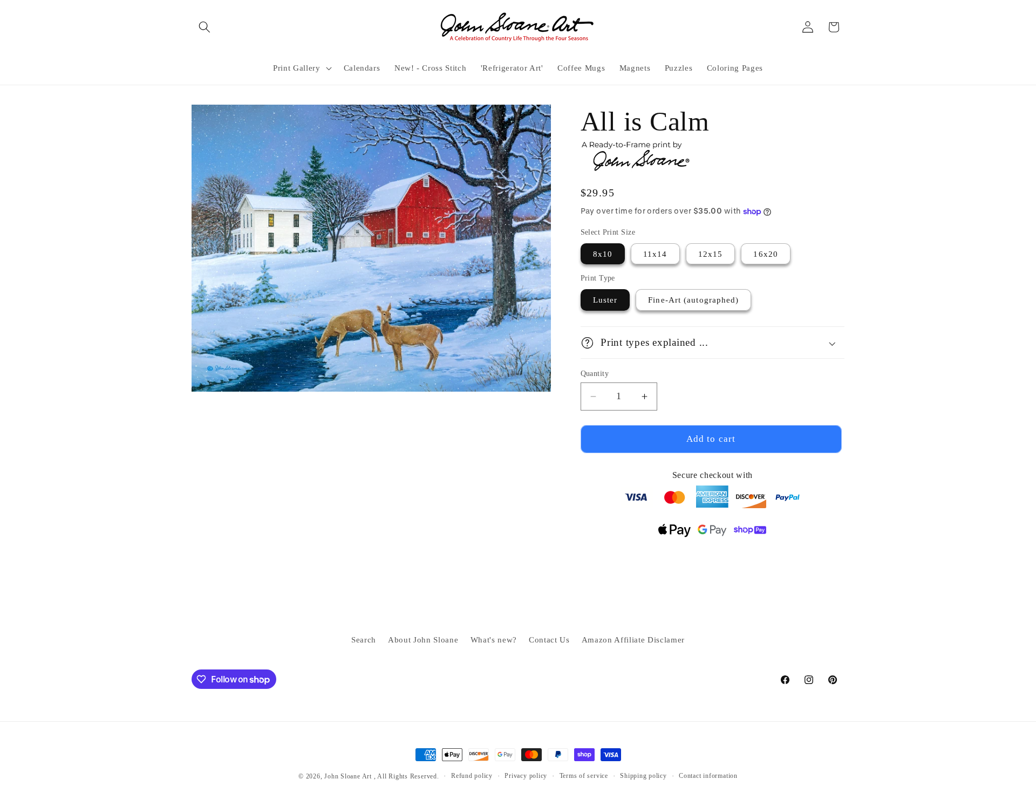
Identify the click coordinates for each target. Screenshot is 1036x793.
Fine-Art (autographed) (693, 300)
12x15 (710, 253)
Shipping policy (643, 776)
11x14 (655, 253)
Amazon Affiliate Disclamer (633, 639)
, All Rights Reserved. (406, 776)
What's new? (494, 639)
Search (363, 639)
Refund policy (472, 776)
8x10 (602, 253)
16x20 (765, 253)
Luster (605, 300)
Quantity (595, 373)
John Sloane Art (348, 776)
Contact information (708, 776)
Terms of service (584, 776)
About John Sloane (423, 639)
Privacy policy (526, 776)
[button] (204, 27)
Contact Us (549, 639)
